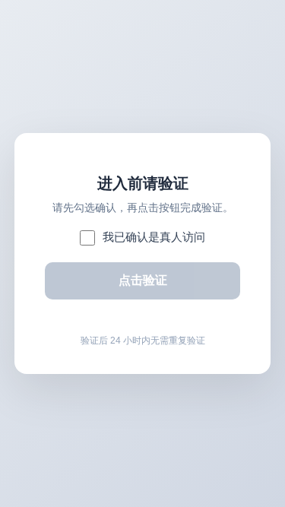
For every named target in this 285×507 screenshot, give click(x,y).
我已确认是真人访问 (154, 236)
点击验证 (143, 280)
